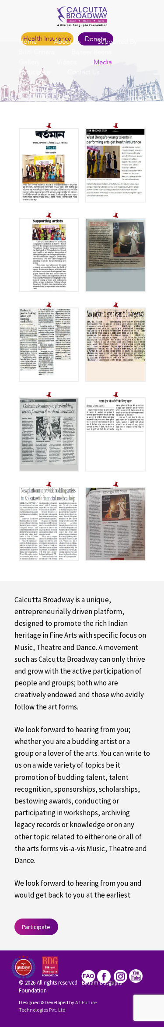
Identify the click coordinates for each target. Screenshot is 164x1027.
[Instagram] (120, 975)
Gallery (29, 62)
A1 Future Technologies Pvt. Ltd (58, 1006)
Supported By (117, 41)
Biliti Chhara (37, 52)
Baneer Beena (92, 52)
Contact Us (83, 72)
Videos (67, 62)
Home (28, 41)
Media (103, 62)
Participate (34, 72)
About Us (67, 41)
